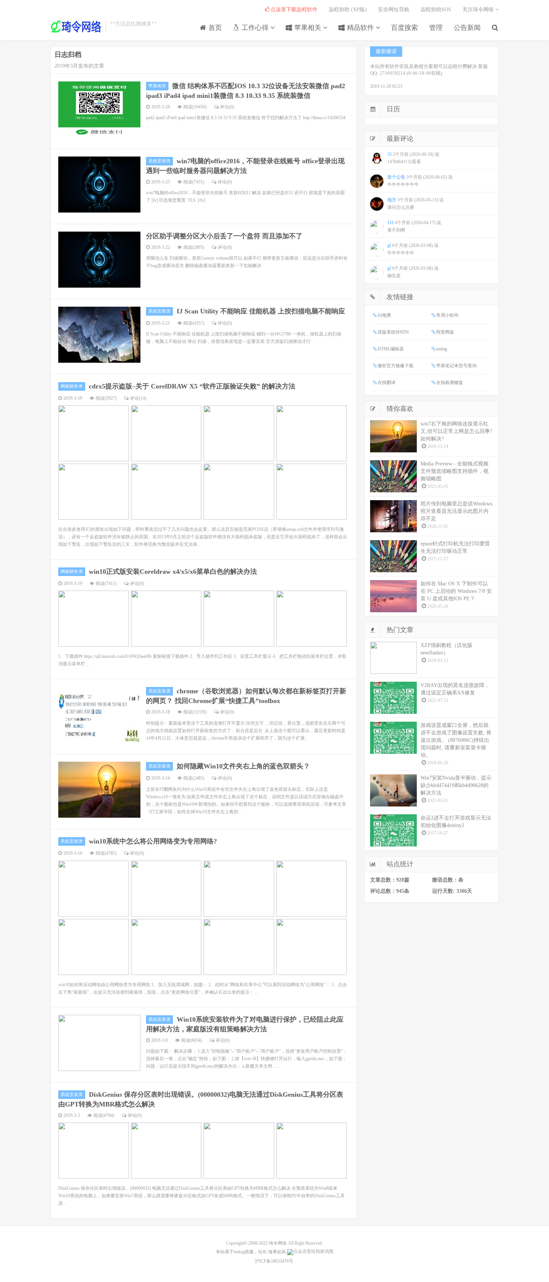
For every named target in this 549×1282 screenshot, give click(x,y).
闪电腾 (384, 315)
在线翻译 (387, 382)
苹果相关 (307, 27)
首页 (214, 27)
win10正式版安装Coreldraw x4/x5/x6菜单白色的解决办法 (173, 571)
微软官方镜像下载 (395, 365)
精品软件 (360, 27)
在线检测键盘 (449, 382)
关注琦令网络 (478, 9)
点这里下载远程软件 (293, 9)
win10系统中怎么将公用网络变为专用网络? (153, 841)
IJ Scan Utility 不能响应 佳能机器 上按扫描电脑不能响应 (261, 311)
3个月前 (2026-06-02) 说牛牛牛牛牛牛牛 (420, 180)
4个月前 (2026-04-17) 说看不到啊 (414, 226)
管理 (436, 27)
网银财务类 (72, 386)
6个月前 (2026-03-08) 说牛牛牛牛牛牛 (412, 249)
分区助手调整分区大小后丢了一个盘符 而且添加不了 (224, 236)
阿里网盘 (445, 332)
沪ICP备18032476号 (274, 1261)
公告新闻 (467, 27)
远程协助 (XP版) (348, 9)
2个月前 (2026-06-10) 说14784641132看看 (413, 158)
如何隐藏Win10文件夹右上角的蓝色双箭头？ (243, 766)
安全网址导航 (393, 9)
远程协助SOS (436, 9)
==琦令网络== (76, 26)
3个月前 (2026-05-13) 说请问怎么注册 (415, 203)
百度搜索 (404, 27)
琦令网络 (278, 1243)
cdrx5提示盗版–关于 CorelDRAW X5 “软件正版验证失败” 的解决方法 (192, 386)
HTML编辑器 (391, 349)
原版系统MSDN (393, 332)
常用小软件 (447, 315)
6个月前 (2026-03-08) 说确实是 (412, 272)
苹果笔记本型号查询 (456, 365)
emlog (441, 349)
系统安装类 (159, 161)
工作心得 (255, 27)
